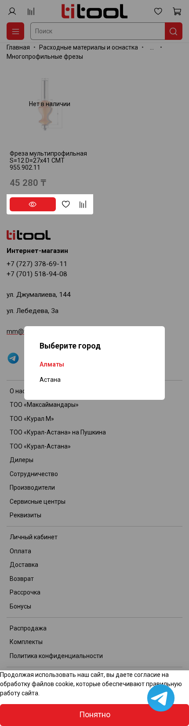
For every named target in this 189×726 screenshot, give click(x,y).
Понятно (94, 714)
